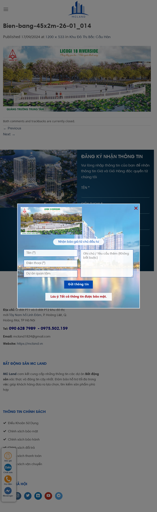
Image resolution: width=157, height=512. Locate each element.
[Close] (135, 207)
